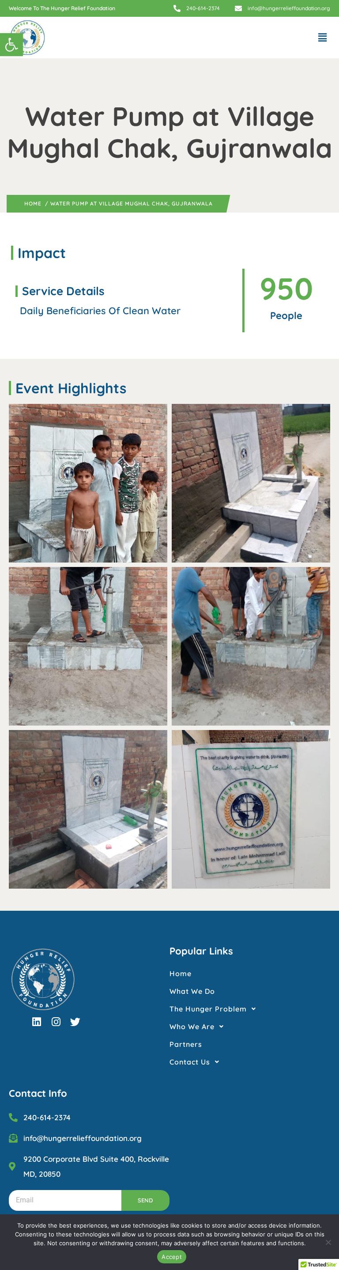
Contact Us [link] (190, 1061)
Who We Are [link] (192, 1026)
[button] (322, 37)
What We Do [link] (192, 991)
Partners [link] (186, 1044)
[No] (328, 1242)
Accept (172, 1256)
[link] (11, 44)
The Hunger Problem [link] (208, 1008)
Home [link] (32, 203)
